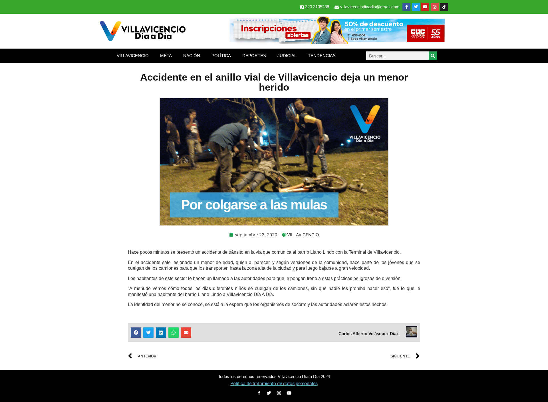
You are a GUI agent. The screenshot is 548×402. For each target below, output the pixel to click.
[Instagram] (435, 7)
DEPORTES (254, 55)
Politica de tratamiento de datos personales (274, 383)
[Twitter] (416, 7)
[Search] (433, 55)
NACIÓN (191, 55)
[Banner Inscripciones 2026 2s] (336, 42)
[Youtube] (425, 7)
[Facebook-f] (406, 7)
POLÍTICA (221, 55)
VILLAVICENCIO (133, 55)
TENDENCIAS (322, 55)
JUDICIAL (287, 55)
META (166, 55)
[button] (136, 332)
